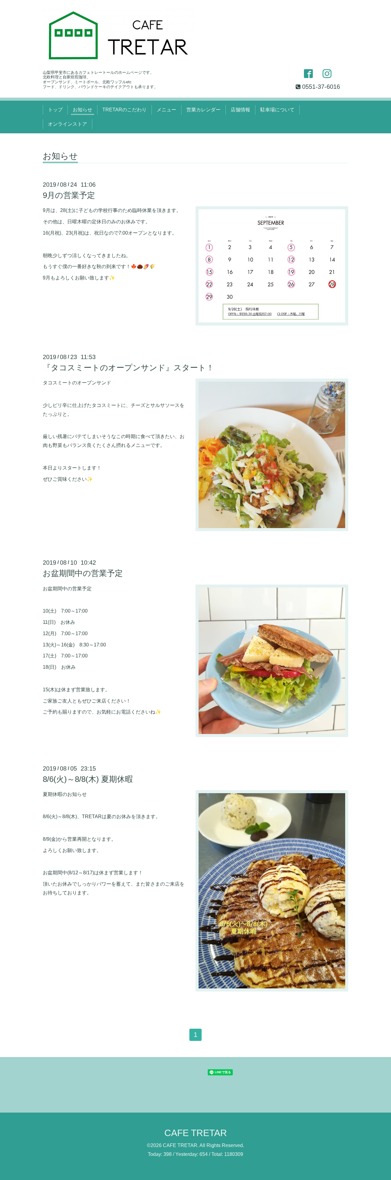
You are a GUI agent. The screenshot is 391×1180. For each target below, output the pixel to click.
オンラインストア (67, 124)
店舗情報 (240, 109)
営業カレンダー (203, 109)
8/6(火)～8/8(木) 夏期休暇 (88, 779)
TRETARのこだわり (124, 109)
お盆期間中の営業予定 (83, 573)
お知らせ (82, 109)
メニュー (166, 109)
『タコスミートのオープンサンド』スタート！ (128, 367)
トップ (55, 109)
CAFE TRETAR (195, 1133)
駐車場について (277, 109)
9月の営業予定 (69, 195)
